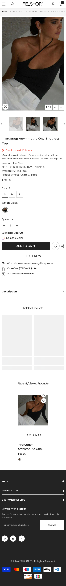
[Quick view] (43, 400)
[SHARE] (62, 246)
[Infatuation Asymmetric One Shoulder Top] (33, 410)
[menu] (3, 4)
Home (5, 11)
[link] (56, 246)
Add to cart (25, 246)
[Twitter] (22, 538)
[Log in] (53, 4)
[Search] (13, 4)
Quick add (33, 435)
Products (17, 11)
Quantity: (8, 219)
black (19, 459)
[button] (55, 107)
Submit (52, 524)
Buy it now (33, 256)
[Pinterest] (5, 538)
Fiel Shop (18, 163)
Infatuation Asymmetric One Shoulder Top (30, 447)
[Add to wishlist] (43, 395)
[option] (33, 64)
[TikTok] (13, 538)
